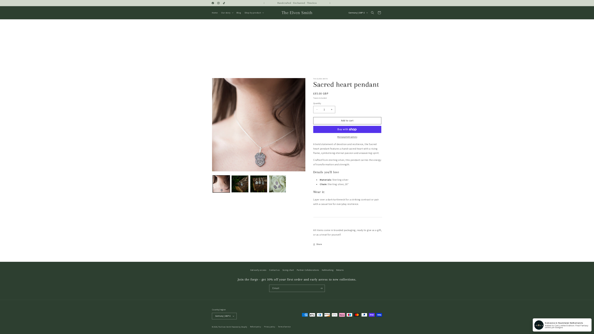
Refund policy (255, 327)
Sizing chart (288, 270)
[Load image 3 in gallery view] (258, 184)
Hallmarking (328, 270)
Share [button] (319, 244)
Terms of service (284, 327)
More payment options (347, 137)
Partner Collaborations (308, 270)
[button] (227, 12)
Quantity (317, 103)
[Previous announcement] (264, 3)
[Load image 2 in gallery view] (240, 184)
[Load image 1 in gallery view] (221, 184)
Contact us (274, 270)
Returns (340, 270)
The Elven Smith (224, 327)
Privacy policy (269, 327)
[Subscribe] (321, 288)
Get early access (258, 270)
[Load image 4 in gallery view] (277, 184)
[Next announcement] (330, 3)
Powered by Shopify (239, 327)
